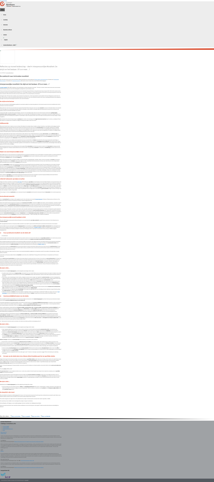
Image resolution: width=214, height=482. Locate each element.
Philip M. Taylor (41, 244)
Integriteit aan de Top (16, 80)
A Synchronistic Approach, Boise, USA (27, 460)
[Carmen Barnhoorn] (10, 6)
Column (5, 34)
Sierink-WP (26, 480)
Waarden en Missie (7, 29)
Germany (2, 451)
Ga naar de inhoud (3, 0)
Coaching (5, 19)
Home (4, 14)
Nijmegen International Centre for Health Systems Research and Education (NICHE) (28, 441)
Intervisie (5, 24)
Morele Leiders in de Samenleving (41, 79)
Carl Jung (20, 181)
